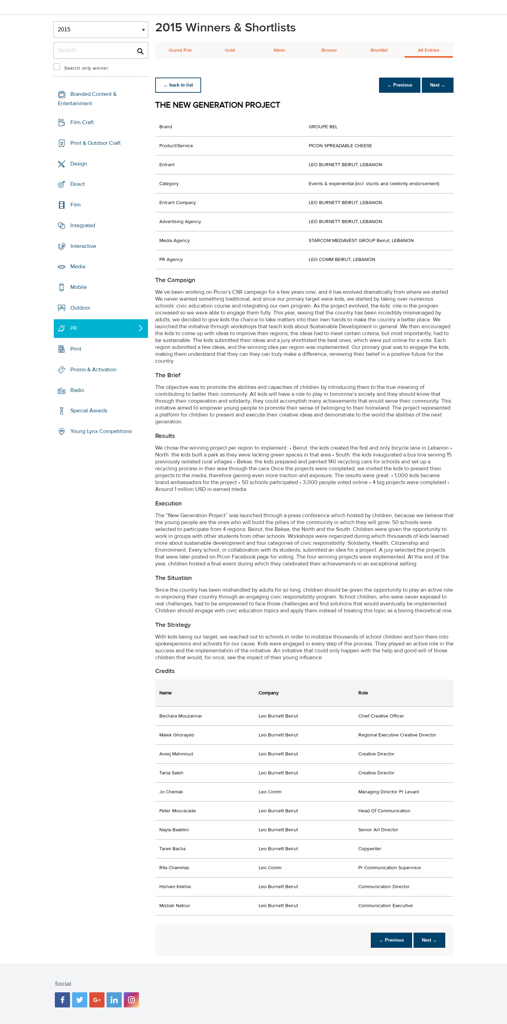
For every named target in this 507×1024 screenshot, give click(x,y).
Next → (437, 85)
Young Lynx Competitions (101, 431)
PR (73, 328)
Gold (230, 50)
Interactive (83, 245)
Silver (279, 50)
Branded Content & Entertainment (87, 99)
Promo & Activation (93, 369)
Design (78, 163)
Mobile (78, 287)
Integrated (82, 225)
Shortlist (379, 50)
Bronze (329, 50)
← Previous (399, 85)
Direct (77, 184)
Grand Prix (180, 50)
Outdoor (80, 307)
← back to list (178, 85)
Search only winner (86, 68)
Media (77, 266)
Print (75, 348)
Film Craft (82, 122)
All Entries (428, 50)
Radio (77, 390)
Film (75, 204)
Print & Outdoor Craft (95, 143)
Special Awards (88, 410)
